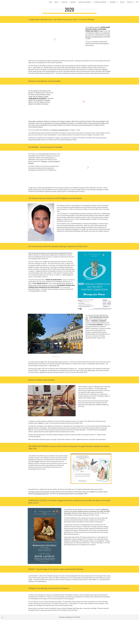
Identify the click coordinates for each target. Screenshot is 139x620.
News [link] (56, 2)
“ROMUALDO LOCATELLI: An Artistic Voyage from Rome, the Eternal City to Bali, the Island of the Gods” (87, 511)
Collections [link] (73, 2)
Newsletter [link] (113, 2)
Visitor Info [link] (65, 2)
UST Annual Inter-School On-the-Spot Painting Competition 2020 (50, 253)
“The (41, 161)
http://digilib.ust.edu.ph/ (41, 493)
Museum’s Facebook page (60, 130)
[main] (69, 10)
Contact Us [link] (130, 2)
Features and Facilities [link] (84, 2)
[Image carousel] (55, 335)
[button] (137, 2)
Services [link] (122, 2)
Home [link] (50, 2)
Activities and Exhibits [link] (100, 2)
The (29, 253)
